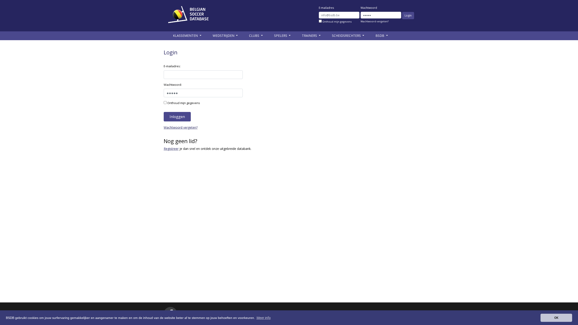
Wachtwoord (369, 8)
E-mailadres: (172, 66)
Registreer (171, 148)
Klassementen (186, 35)
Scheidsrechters (347, 35)
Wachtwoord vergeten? (375, 21)
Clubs (254, 35)
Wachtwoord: (173, 85)
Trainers (310, 35)
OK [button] (556, 318)
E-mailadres (326, 8)
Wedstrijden (224, 35)
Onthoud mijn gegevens (337, 21)
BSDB (380, 35)
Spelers (281, 35)
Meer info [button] (263, 318)
